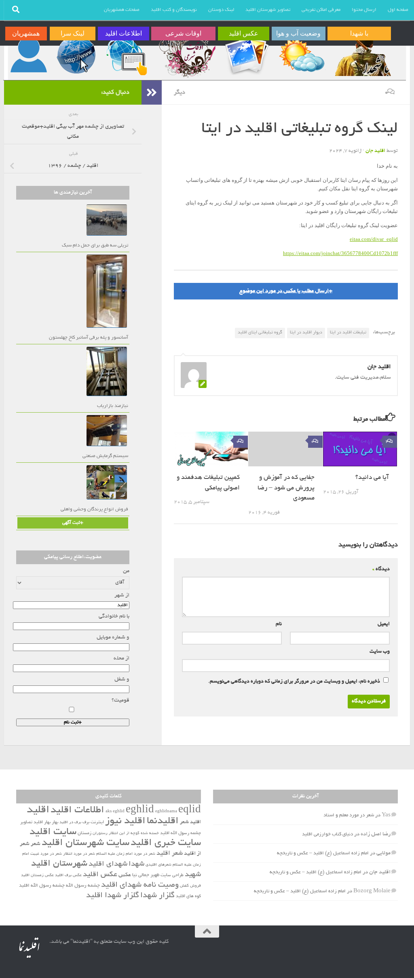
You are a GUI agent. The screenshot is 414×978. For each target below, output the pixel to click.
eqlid (189, 810)
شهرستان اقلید (59, 864)
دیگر (179, 92)
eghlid (140, 810)
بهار (55, 822)
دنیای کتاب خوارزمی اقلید (327, 834)
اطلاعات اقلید (77, 810)
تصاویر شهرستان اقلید (267, 10)
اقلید (38, 810)
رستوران (100, 833)
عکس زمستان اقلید (37, 875)
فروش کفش (190, 886)
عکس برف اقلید (68, 875)
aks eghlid (115, 811)
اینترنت (97, 822)
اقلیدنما (163, 821)
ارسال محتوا (364, 10)
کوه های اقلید (188, 896)
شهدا (136, 864)
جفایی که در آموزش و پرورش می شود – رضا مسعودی (286, 488)
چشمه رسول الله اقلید (42, 886)
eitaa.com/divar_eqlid (374, 239)
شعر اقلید (169, 853)
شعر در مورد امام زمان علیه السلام (125, 854)
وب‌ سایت (380, 652)
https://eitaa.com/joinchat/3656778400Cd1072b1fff (340, 253)
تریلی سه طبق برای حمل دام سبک (95, 245)
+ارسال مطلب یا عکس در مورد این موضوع (285, 291)
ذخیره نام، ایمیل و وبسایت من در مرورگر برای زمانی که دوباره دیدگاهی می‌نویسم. (294, 682)
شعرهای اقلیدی (158, 865)
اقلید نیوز (125, 821)
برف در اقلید (70, 822)
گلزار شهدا (157, 896)
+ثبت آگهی (72, 522)
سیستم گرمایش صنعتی (105, 456)
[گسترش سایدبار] (152, 92)
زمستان (84, 833)
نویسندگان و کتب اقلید (174, 10)
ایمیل (384, 624)
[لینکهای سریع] (75, 55)
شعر (35, 844)
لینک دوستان (221, 10)
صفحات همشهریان (121, 10)
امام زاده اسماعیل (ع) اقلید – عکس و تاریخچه (323, 853)
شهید (193, 875)
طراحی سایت (172, 875)
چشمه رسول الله (83, 886)
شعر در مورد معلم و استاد (348, 815)
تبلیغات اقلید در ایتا (348, 332)
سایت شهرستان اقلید (85, 843)
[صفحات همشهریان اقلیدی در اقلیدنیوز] (29, 55)
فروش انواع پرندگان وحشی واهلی (94, 509)
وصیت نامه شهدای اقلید (140, 885)
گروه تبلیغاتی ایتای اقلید (260, 332)
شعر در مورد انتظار (79, 854)
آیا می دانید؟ (372, 477)
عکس (124, 875)
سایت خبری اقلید (166, 843)
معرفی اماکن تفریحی (321, 10)
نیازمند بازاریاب (112, 406)
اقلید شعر (190, 822)
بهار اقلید (42, 822)
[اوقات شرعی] (186, 55)
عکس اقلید (100, 875)
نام (279, 624)
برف (85, 822)
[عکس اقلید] (246, 55)
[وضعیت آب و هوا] (301, 55)
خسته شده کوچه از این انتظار (134, 833)
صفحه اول (398, 10)
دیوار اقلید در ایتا (306, 332)
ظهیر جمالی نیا (145, 875)
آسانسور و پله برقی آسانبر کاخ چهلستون (88, 337)
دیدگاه (381, 569)
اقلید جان (375, 151)
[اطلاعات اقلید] (126, 55)
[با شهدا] (362, 55)
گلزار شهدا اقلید (112, 896)
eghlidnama (166, 811)
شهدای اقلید (108, 864)
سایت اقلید (53, 832)
